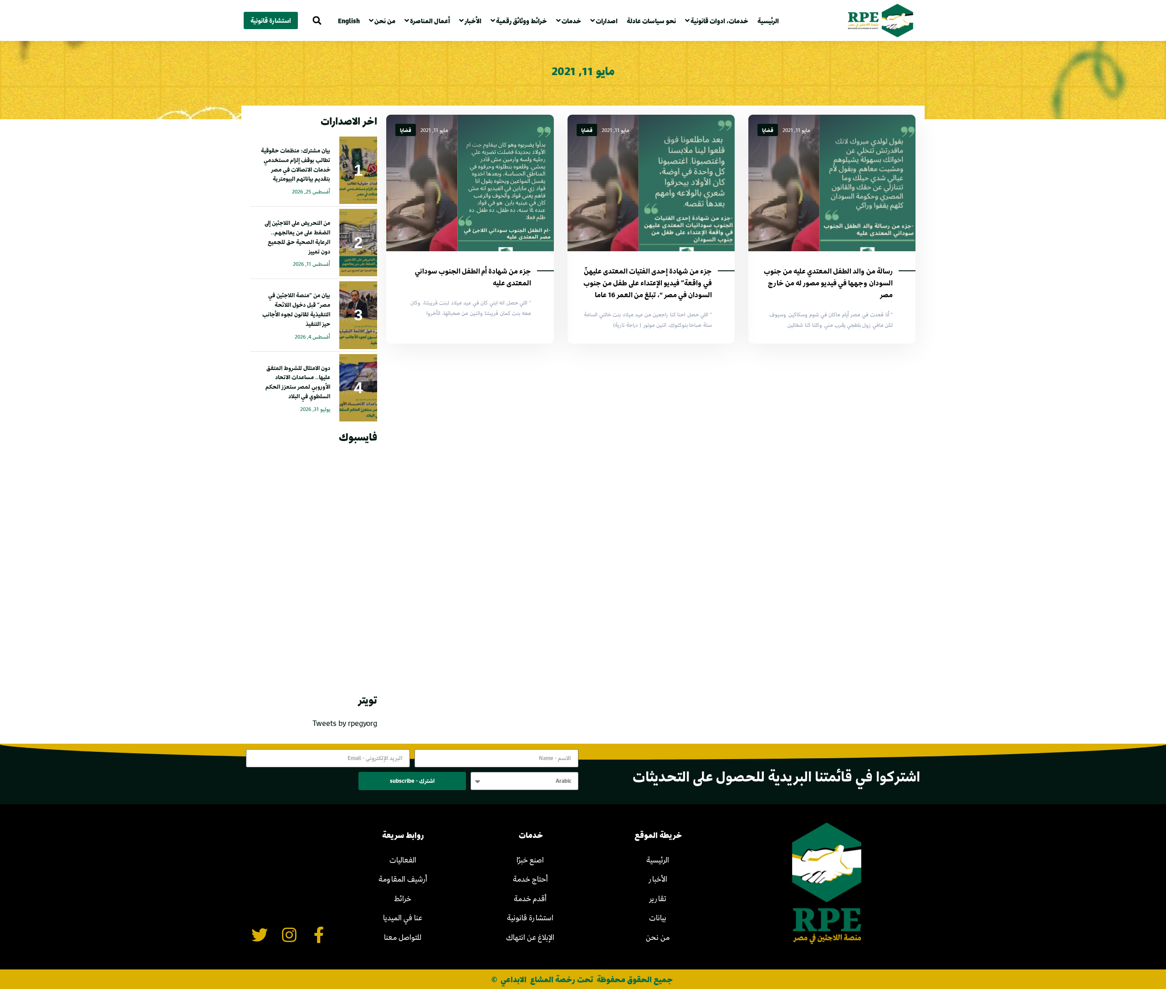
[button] (317, 21)
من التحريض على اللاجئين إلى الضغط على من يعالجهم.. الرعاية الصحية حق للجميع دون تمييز (297, 237)
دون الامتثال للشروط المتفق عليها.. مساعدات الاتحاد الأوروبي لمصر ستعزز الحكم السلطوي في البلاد (298, 382)
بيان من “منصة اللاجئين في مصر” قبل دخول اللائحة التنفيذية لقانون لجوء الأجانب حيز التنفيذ (296, 309)
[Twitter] (260, 934)
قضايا (767, 130)
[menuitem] (351, 20)
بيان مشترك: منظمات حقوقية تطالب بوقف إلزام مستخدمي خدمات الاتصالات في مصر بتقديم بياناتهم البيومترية (295, 164)
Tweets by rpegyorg (344, 723)
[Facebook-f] (318, 934)
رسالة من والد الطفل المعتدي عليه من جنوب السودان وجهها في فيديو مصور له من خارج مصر (828, 282)
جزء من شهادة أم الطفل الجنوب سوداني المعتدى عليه (473, 276)
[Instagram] (289, 934)
